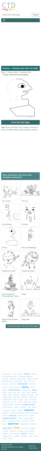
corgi (4, 387)
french (5, 395)
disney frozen (14, 390)
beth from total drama (10, 376)
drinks (5, 392)
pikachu (14, 410)
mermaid (18, 404)
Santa (4, 421)
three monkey (29, 431)
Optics (34, 407)
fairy (18, 392)
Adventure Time (25, 72)
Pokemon (29, 410)
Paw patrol (6, 410)
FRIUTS (10, 395)
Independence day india (11, 397)
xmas (30, 436)
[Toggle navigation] (4, 20)
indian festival (7, 399)
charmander (22, 384)
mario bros (27, 402)
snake (32, 421)
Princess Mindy (23, 415)
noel (29, 407)
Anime (27, 374)
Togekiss (5, 433)
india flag (24, 397)
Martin (24, 294)
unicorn (23, 434)
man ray (14, 402)
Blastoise (12, 379)
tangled (32, 428)
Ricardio (25, 224)
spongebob (24, 424)
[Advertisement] (20, 43)
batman (33, 374)
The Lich (25, 201)
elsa (14, 392)
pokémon (6, 413)
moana (16, 407)
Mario (20, 402)
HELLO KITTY (30, 395)
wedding (17, 436)
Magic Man (26, 319)
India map (32, 397)
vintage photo (7, 436)
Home (3, 72)
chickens (32, 384)
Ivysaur (20, 399)
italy (15, 399)
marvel (34, 402)
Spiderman (13, 423)
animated (33, 127)
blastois (5, 379)
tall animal (24, 428)
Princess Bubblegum (29, 247)
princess (12, 415)
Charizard (12, 384)
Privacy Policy (33, 448)
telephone (13, 431)
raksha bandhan (10, 418)
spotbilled (32, 424)
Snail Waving (6, 224)
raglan (32, 415)
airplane (20, 374)
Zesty (4, 438)
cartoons (26, 127)
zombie (10, 438)
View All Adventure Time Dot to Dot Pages (23, 326)
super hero (7, 428)
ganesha (16, 395)
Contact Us (32, 446)
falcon (24, 392)
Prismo (7, 127)
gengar (23, 395)
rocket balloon (29, 418)
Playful (20, 410)
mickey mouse (28, 405)
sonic (4, 424)
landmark (33, 399)
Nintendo (23, 407)
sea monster (7, 374)
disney (25, 387)
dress (34, 390)
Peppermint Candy (8, 271)
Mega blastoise (8, 404)
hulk (36, 395)
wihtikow (24, 436)
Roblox (20, 418)
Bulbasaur (18, 381)
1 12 (14, 374)
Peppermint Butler (28, 271)
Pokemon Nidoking (17, 413)
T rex (16, 427)
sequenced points (14, 421)
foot (28, 392)
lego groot (6, 402)
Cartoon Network (24, 130)
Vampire (31, 433)
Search (36, 15)
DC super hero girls (13, 387)
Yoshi (36, 436)
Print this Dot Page (20, 122)
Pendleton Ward (12, 130)
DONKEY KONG (26, 390)
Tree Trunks (6, 201)
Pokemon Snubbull (31, 413)
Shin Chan (25, 421)
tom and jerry (14, 433)
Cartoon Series (12, 72)
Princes (5, 415)
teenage (5, 431)
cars (29, 381)
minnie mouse (8, 407)
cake (25, 381)
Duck (10, 392)
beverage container (25, 376)
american (34, 130)
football (34, 392)
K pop (26, 399)
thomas (20, 431)
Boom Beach (21, 379)
